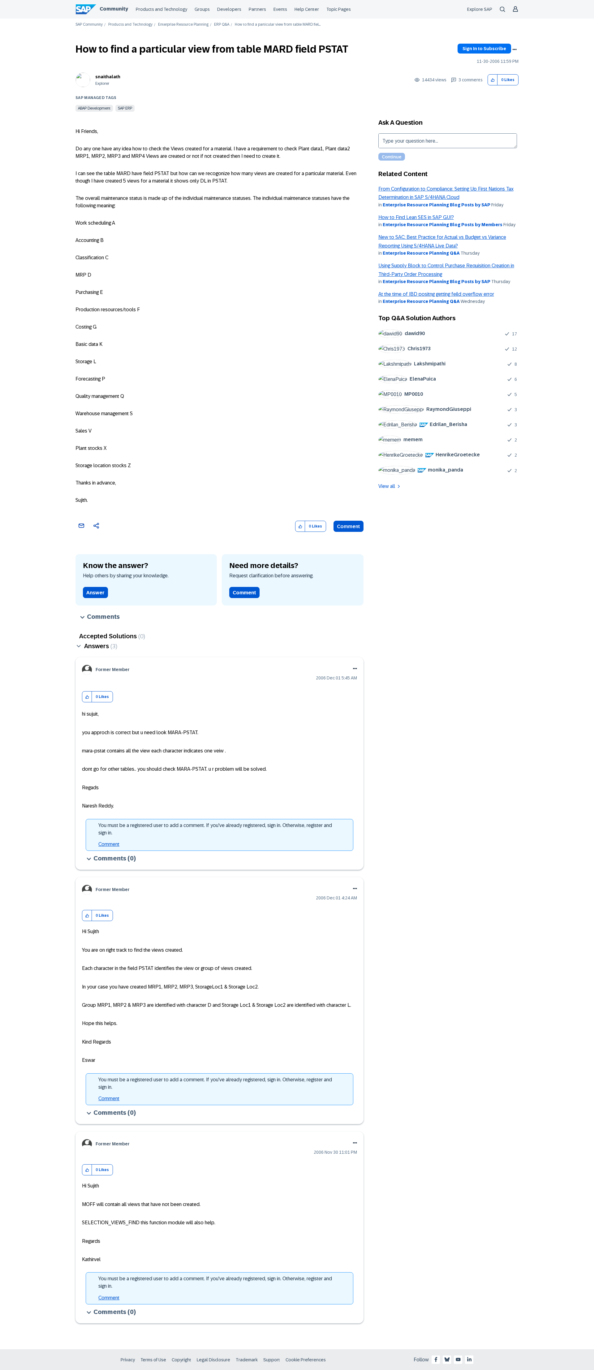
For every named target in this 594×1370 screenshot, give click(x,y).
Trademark (247, 1359)
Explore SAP (479, 9)
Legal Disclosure (213, 1359)
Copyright (181, 1359)
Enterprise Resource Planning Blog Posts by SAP (436, 204)
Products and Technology (161, 9)
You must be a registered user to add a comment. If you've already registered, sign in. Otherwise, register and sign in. (215, 829)
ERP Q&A (221, 25)
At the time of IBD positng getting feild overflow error (436, 294)
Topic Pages (338, 9)
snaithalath (107, 76)
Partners (257, 9)
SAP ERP (125, 108)
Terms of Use (153, 1359)
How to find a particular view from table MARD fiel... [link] (278, 25)
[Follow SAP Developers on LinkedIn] (469, 1359)
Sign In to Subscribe (484, 48)
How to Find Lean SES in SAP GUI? (416, 217)
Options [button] (514, 49)
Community (114, 8)
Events (280, 9)
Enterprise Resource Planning (183, 25)
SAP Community (89, 25)
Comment (348, 526)
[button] (492, 80)
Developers (229, 9)
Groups (202, 9)
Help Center (307, 9)
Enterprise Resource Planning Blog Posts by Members (442, 224)
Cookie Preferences (306, 1359)
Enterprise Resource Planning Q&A (421, 253)
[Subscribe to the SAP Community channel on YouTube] (458, 1359)
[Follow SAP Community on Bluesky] (447, 1359)
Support (271, 1359)
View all (386, 486)
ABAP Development (94, 108)
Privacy (128, 1359)
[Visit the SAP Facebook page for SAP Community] (435, 1359)
